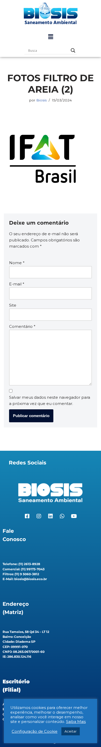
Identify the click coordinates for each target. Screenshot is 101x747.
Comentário (22, 326)
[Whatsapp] (62, 516)
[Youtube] (74, 516)
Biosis (41, 100)
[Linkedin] (50, 516)
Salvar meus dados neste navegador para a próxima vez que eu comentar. (49, 400)
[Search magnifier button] (73, 50)
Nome (17, 262)
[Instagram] (39, 516)
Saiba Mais (76, 721)
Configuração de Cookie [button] (34, 731)
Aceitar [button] (70, 731)
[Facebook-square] (27, 516)
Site (12, 305)
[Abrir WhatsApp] (88, 734)
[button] (50, 37)
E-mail (16, 284)
